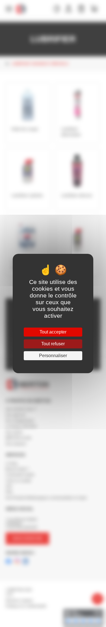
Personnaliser (53, 355)
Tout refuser (53, 343)
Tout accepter (53, 332)
